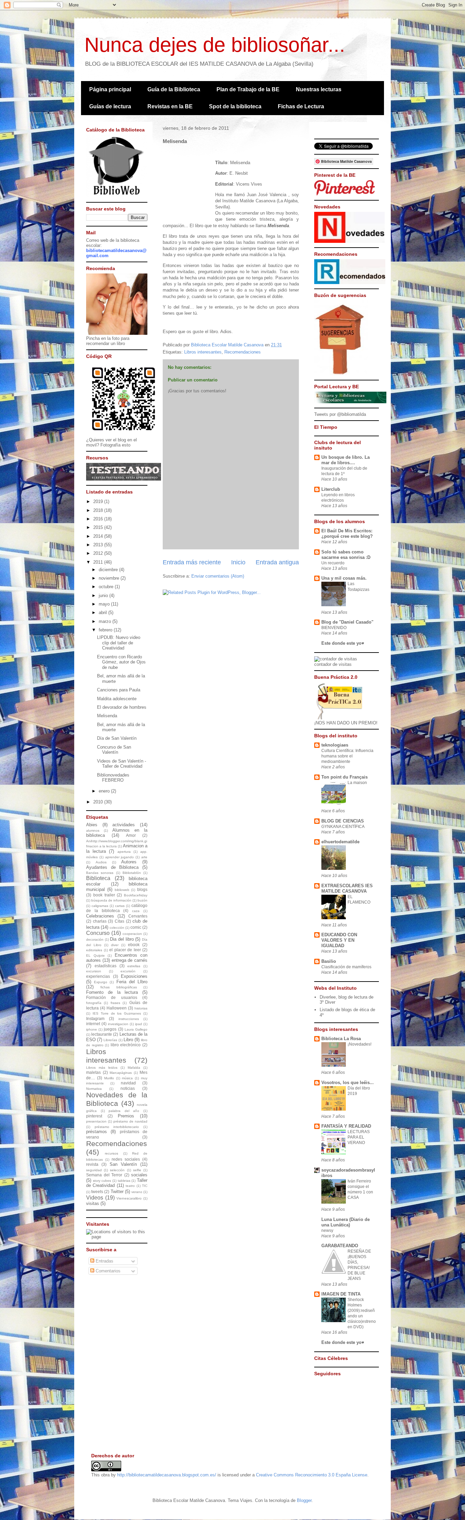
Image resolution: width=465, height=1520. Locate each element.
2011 (98, 562)
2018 (98, 510)
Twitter (117, 1191)
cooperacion (132, 934)
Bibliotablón (132, 873)
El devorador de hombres (121, 707)
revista (92, 1164)
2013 (98, 544)
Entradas (103, 1261)
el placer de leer (125, 949)
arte (144, 857)
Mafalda (134, 1067)
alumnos (92, 830)
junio (104, 595)
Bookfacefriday (135, 895)
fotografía (93, 1003)
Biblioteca (98, 878)
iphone (91, 1029)
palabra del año (124, 1111)
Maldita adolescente (117, 698)
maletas (93, 1072)
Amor (131, 835)
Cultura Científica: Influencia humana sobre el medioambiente (347, 756)
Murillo (109, 1078)
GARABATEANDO (339, 1245)
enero (105, 791)
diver (114, 945)
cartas (120, 906)
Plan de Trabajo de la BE (248, 89)
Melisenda (107, 715)
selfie (137, 1170)
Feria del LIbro (131, 981)
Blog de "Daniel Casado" (347, 622)
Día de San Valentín (117, 738)
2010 (98, 801)
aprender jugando (119, 857)
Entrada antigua (277, 562)
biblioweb (122, 890)
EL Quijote (95, 955)
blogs (142, 889)
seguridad (94, 1170)
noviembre (110, 578)
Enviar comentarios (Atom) (217, 576)
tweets (97, 1191)
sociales (139, 1174)
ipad (138, 1024)
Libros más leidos (101, 1067)
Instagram (95, 1018)
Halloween (117, 1008)
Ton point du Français (344, 777)
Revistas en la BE (170, 106)
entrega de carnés (130, 960)
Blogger (304, 1500)
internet (93, 1023)
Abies (91, 824)
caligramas (100, 906)
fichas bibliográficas (118, 987)
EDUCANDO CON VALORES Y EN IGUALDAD (339, 940)
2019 (98, 501)
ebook (134, 944)
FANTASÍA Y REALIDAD (346, 1126)
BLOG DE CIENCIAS (342, 821)
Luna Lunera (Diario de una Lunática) (345, 1222)
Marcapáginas (121, 1073)
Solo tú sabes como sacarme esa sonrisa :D (345, 554)
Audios (101, 862)
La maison (357, 782)
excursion (93, 971)
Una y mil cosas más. (344, 578)
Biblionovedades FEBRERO (113, 777)
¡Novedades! (359, 1044)
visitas (92, 1203)
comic (135, 927)
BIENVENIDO (334, 627)
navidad (128, 1083)
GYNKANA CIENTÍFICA (343, 826)
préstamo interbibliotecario (117, 1127)
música (127, 1078)
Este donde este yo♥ (342, 643)
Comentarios (107, 1270)
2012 (98, 553)
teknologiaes (334, 745)
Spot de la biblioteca (235, 106)
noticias (128, 1088)
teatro (130, 1186)
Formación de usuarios (111, 997)
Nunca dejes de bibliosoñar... (214, 44)
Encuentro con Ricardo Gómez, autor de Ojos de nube (121, 662)
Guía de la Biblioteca (173, 89)
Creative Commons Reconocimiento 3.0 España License (311, 1474)
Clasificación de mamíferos (346, 967)
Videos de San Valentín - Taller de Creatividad (121, 763)
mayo (105, 604)
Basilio (328, 961)
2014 (98, 536)
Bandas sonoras (99, 873)
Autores (129, 861)
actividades (123, 824)
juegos (110, 1029)
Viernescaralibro (129, 1198)
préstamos (96, 1131)
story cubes (102, 1180)
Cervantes (137, 916)
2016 (98, 518)
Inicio (238, 562)
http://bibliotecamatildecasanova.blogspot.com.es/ (166, 1474)
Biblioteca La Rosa (341, 1038)
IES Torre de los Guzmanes (117, 1013)
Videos (94, 1198)
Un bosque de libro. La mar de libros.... (345, 460)
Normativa (94, 1089)
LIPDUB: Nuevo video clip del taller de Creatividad (118, 643)
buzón (142, 900)
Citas (119, 921)
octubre (107, 586)
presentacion (96, 1121)
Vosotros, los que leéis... (347, 1082)
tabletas (124, 1180)
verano (136, 1192)
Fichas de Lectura (301, 106)
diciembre (109, 569)
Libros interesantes (203, 352)
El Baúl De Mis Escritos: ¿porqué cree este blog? (347, 533)
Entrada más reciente (192, 562)
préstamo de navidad (130, 1121)
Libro (128, 1039)
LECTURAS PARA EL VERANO (359, 1137)
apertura (124, 851)
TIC (144, 1186)
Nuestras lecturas (318, 89)
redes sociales (126, 1159)
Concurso (98, 933)
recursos (111, 1153)
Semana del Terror (104, 1175)
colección (117, 927)
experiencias (98, 976)
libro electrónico (126, 1045)
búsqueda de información (111, 900)
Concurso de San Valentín (114, 750)
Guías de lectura (110, 106)
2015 (98, 527)
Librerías (110, 1040)
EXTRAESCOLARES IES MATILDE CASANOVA (347, 888)
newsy (327, 1230)
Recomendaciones (242, 352)
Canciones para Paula (118, 689)
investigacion (118, 1024)
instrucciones (128, 1019)
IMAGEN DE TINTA (340, 1294)
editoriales (94, 950)
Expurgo (100, 982)
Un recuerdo (332, 563)
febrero (106, 629)
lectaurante (101, 1034)
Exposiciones (134, 976)
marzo (105, 621)
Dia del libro (121, 939)
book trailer (104, 895)
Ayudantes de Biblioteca (112, 867)
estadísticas (105, 965)
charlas (100, 921)
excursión (128, 971)
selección (117, 1170)
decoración (94, 939)
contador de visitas (333, 664)
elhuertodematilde (340, 841)
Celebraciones (100, 916)
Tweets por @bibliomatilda (340, 414)
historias (140, 1008)
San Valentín (123, 1164)
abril (103, 612)
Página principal (110, 89)
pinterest (94, 1116)
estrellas (133, 966)
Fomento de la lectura (112, 992)
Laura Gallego (136, 1029)
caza (136, 911)
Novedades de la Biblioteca (116, 1099)
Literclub (330, 489)
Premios (126, 1115)
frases (115, 1003)
